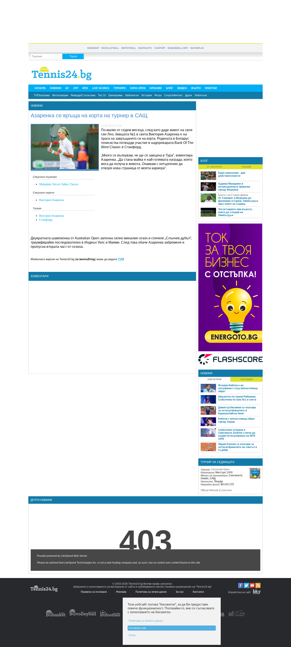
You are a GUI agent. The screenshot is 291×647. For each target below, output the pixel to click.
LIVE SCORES (100, 88)
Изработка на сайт (239, 592)
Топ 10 (102, 95)
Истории (146, 95)
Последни (247, 379)
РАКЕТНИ (211, 88)
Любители (200, 95)
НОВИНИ (55, 88)
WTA (85, 88)
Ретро (158, 95)
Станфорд (45, 219)
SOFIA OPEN (138, 88)
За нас (180, 591)
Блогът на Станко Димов (233, 195)
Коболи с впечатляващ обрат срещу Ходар (236, 420)
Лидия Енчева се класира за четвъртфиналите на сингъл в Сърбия (237, 447)
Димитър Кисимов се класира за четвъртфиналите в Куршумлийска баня (237, 410)
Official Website (210, 490)
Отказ (132, 635)
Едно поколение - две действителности (231, 174)
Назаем (246, 167)
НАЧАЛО (40, 88)
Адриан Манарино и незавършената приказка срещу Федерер (234, 186)
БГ (67, 88)
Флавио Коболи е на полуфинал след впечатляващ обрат (238, 388)
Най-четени (214, 379)
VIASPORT (159, 48)
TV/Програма (42, 95)
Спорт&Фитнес (173, 95)
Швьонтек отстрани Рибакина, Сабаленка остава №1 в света (237, 398)
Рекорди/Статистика (83, 95)
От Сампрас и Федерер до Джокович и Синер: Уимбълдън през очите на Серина (238, 201)
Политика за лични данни (151, 591)
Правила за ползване (94, 591)
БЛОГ (169, 88)
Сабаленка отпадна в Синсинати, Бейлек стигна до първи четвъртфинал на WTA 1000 (236, 434)
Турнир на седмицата (217, 462)
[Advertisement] (145, 21)
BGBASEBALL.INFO (178, 48)
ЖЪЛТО (196, 88)
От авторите (214, 167)
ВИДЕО (182, 88)
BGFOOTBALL (128, 48)
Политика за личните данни (146, 620)
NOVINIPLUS (197, 48)
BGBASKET (93, 48)
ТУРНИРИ (120, 88)
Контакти (198, 591)
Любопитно (132, 95)
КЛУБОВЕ (156, 88)
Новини (37, 105)
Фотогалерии (60, 95)
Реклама (121, 591)
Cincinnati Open (220, 469)
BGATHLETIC (145, 48)
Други (188, 95)
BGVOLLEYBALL (110, 48)
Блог (204, 160)
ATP (75, 88)
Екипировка (115, 95)
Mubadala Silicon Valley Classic (59, 184)
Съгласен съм (137, 628)
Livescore (226, 490)
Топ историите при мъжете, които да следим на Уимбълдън (235, 212)
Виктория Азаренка (51, 200)
